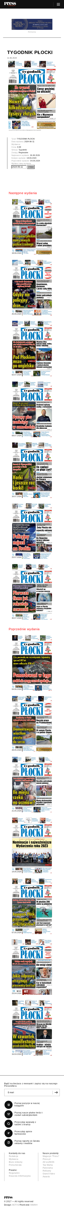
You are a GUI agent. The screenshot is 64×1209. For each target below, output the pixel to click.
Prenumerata (15, 1165)
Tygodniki (23, 150)
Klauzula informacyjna (20, 1176)
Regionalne (23, 152)
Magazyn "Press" (51, 1156)
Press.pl (47, 1159)
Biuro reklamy (15, 1162)
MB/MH (34, 1205)
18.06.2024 (31, 158)
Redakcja (13, 1156)
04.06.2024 (35, 161)
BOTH (15, 1205)
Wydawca (13, 1159)
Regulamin (14, 1173)
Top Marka (48, 1165)
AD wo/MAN (48, 1162)
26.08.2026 (35, 155)
